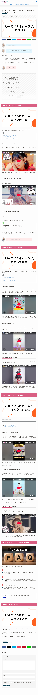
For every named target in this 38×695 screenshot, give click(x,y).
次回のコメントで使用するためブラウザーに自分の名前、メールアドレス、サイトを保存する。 (18, 682)
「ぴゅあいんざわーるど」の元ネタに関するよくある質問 (14, 92)
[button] (4, 39)
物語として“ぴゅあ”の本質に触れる (10, 424)
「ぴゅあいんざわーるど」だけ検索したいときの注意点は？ (15, 95)
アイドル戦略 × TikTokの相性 (10, 83)
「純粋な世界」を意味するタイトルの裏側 (12, 79)
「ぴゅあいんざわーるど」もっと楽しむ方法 (11, 87)
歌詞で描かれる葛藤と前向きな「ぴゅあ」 (11, 138)
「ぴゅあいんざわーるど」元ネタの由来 (11, 77)
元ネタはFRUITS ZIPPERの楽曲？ (11, 78)
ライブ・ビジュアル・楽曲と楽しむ (11, 91)
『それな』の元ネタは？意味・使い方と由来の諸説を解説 (20, 595)
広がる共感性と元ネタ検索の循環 (9, 280)
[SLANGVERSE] (4, 2)
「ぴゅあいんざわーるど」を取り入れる (11, 425)
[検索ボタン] (32, 2)
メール (4, 675)
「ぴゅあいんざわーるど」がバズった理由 (11, 82)
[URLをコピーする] (34, 39)
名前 (4, 671)
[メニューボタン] (36, 2)
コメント (4, 659)
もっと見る (19, 97)
